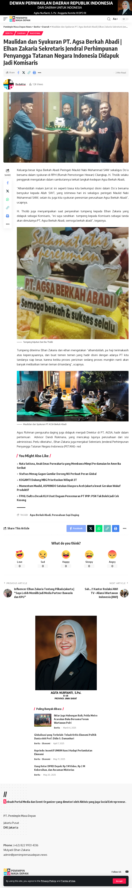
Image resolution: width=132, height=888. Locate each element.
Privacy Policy (48, 881)
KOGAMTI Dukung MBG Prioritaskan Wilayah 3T (48, 480)
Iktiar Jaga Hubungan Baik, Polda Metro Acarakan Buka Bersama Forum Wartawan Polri (75, 719)
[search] (108, 19)
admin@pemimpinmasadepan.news (25, 854)
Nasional (35, 33)
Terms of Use (68, 881)
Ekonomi (46, 743)
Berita (9, 33)
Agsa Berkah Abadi (40, 514)
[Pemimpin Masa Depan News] (20, 19)
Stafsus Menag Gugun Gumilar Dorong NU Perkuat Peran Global (57, 474)
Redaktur (20, 84)
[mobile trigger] (6, 19)
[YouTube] (127, 871)
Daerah (21, 33)
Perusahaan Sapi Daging (65, 514)
